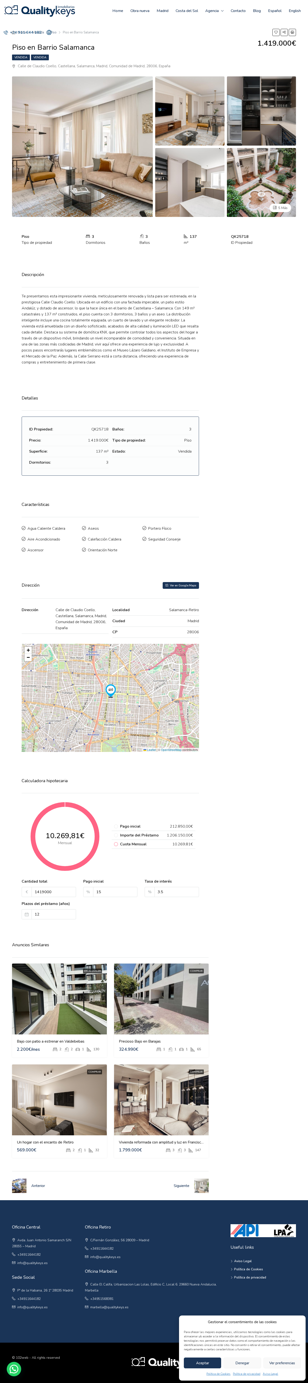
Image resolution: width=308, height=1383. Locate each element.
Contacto (238, 10)
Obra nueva (139, 10)
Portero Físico (159, 528)
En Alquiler (92, 971)
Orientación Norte (102, 550)
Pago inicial (93, 881)
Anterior (38, 1185)
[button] (110, 691)
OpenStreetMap (171, 750)
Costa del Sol (187, 10)
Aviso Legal (270, 1374)
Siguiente (181, 1185)
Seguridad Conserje (164, 539)
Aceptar (202, 1363)
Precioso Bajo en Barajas (140, 1041)
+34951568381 (102, 1299)
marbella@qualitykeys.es (109, 1307)
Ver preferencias (282, 1363)
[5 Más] (261, 182)
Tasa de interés (158, 881)
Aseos (93, 528)
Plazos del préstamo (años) (46, 903)
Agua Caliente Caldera (46, 528)
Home (117, 10)
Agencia (212, 10)
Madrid (162, 10)
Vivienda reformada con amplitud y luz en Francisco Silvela (167, 1142)
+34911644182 (29, 1254)
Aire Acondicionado (43, 539)
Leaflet (151, 750)
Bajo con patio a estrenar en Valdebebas (50, 1041)
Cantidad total (34, 881)
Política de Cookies (218, 1374)
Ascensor (35, 550)
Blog (257, 10)
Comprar (196, 971)
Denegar (242, 1363)
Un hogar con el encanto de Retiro (45, 1142)
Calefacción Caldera (104, 539)
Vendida (20, 57)
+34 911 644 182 (25, 32)
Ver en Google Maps (182, 585)
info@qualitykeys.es (32, 1263)
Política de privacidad (246, 1374)
